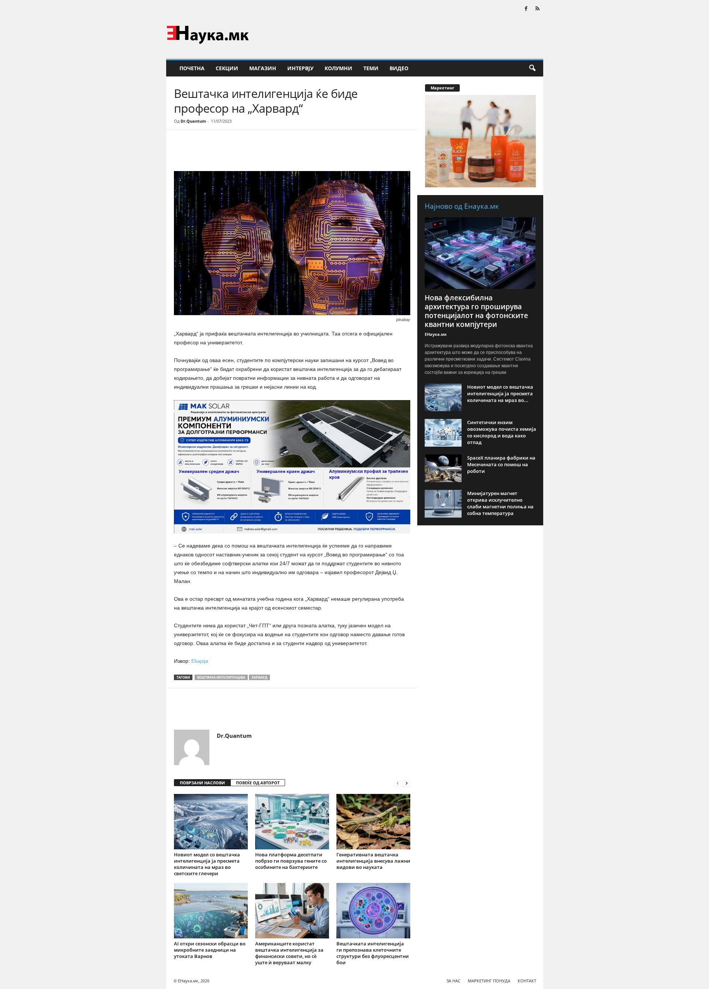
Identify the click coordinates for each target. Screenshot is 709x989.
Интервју (300, 68)
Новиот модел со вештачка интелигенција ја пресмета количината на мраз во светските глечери (207, 864)
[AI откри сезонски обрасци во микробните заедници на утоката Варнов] (211, 910)
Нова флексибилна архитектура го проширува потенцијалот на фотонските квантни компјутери (476, 311)
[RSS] (537, 9)
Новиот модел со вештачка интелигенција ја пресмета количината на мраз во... (500, 393)
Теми (371, 68)
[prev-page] (397, 783)
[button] (532, 68)
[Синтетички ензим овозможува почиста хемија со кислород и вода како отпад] (443, 433)
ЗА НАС (453, 980)
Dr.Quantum (193, 121)
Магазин (262, 68)
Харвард (259, 677)
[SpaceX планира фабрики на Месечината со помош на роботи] (443, 468)
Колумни (338, 68)
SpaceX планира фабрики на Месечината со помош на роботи (501, 464)
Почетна (192, 68)
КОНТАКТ (527, 980)
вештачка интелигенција (221, 677)
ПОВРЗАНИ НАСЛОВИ (202, 782)
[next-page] (406, 783)
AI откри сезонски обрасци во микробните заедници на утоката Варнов (210, 949)
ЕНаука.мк (436, 334)
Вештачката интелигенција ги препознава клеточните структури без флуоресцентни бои (372, 953)
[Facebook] (526, 9)
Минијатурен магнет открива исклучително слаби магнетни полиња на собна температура (500, 503)
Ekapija (199, 661)
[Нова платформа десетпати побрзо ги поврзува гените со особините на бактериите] (292, 821)
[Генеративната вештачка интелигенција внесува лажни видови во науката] (373, 821)
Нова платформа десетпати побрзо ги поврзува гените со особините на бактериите (291, 860)
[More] (242, 152)
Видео (399, 68)
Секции (227, 68)
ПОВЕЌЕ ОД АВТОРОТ (258, 782)
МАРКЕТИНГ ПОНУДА (489, 980)
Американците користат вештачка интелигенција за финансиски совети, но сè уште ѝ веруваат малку (289, 953)
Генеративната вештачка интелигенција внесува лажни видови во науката (373, 860)
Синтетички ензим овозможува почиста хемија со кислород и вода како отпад (501, 432)
